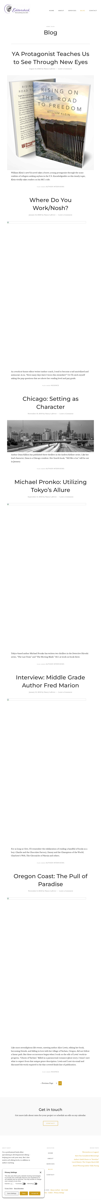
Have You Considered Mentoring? (87, 1156)
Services (51, 1164)
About (50, 1158)
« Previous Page (47, 1083)
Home (50, 1153)
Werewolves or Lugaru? (90, 1152)
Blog (50, 1169)
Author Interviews (55, 187)
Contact (50, 1123)
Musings (55, 385)
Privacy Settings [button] (59, 1193)
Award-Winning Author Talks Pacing (86, 1166)
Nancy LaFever (17, 9)
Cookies (50, 1193)
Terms (45, 1193)
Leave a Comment (65, 69)
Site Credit (64, 1190)
